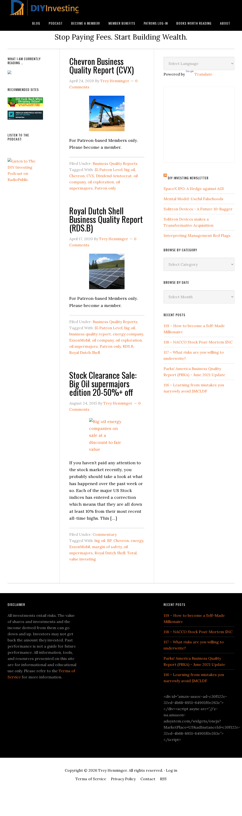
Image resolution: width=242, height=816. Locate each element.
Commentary (105, 534)
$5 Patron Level (108, 169)
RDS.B (128, 346)
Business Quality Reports (115, 163)
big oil (129, 169)
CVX (90, 175)
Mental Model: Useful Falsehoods (193, 198)
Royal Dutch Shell (84, 352)
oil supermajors (83, 346)
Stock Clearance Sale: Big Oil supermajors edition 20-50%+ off (103, 383)
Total (132, 552)
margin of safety (107, 546)
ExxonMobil (79, 340)
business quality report (90, 334)
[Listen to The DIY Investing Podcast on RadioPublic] (25, 179)
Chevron (77, 175)
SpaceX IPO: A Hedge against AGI (194, 188)
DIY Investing (43, 7)
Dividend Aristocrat (114, 175)
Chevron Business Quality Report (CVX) (101, 65)
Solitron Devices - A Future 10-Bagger (198, 209)
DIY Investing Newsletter (188, 177)
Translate (203, 74)
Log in (171, 770)
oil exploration (101, 182)
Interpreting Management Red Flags (197, 235)
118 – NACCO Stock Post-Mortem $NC (198, 342)
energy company (128, 334)
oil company (103, 340)
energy (137, 540)
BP (109, 540)
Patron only (105, 188)
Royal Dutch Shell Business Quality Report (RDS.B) (106, 219)
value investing (82, 559)
